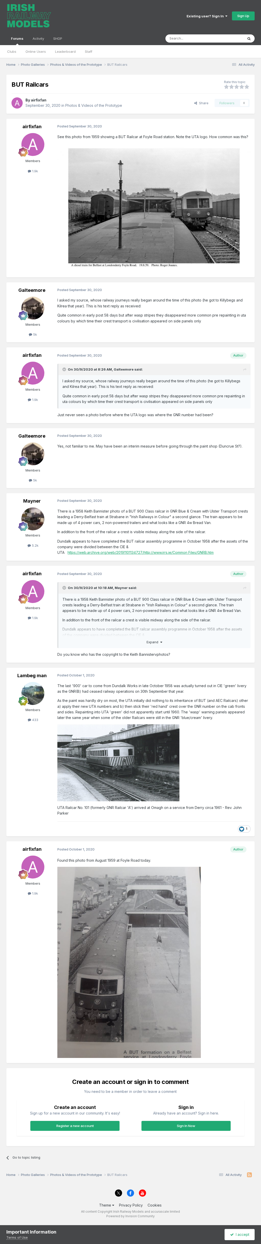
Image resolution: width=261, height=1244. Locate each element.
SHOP (57, 38)
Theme (105, 1205)
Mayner (32, 501)
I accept (241, 1234)
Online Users (35, 51)
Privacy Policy (131, 1205)
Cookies (155, 1205)
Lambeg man (32, 675)
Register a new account (75, 1126)
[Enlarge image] (118, 762)
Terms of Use (17, 1237)
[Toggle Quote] (64, 369)
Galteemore (31, 290)
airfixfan (38, 100)
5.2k (34, 545)
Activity (38, 38)
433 (34, 720)
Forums (17, 38)
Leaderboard (65, 51)
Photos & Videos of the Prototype (93, 105)
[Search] (249, 38)
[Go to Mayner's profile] (32, 518)
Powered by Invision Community (130, 1216)
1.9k (34, 171)
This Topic (228, 38)
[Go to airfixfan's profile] (17, 103)
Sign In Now (186, 1126)
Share (202, 103)
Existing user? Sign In (206, 16)
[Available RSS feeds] (249, 1174)
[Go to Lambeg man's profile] (32, 693)
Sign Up (243, 16)
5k (34, 334)
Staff (88, 51)
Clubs (11, 51)
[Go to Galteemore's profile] (32, 308)
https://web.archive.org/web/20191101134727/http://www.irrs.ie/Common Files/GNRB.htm (141, 552)
